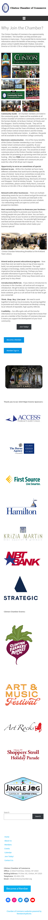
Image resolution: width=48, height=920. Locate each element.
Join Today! (24, 327)
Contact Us (8, 860)
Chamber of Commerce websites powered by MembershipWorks (24, 912)
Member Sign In (13, 350)
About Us (8, 841)
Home (6, 837)
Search (6, 812)
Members (8, 845)
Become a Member (14, 340)
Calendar (8, 852)
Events (7, 848)
